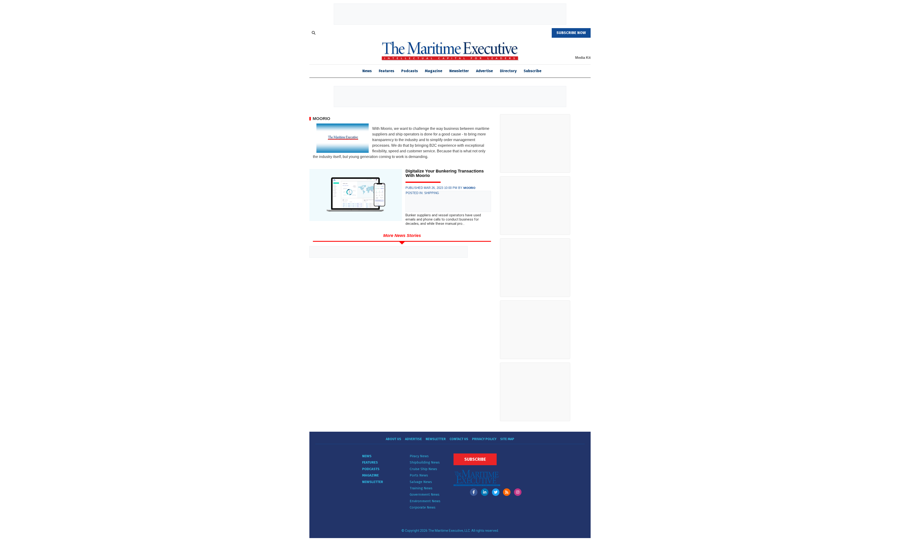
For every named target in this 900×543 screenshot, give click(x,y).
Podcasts (409, 71)
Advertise (484, 71)
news (367, 71)
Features (386, 71)
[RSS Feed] (506, 492)
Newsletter (459, 71)
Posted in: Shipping (422, 193)
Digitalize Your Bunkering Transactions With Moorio (444, 173)
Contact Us (459, 439)
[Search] (313, 33)
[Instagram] (517, 492)
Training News (421, 488)
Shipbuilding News (425, 462)
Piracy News (419, 456)
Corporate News (422, 507)
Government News (424, 494)
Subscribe (532, 71)
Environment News (425, 501)
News (366, 456)
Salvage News (421, 482)
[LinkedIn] (484, 492)
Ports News (419, 475)
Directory (508, 71)
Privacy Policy (484, 439)
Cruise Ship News (423, 469)
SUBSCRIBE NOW (571, 32)
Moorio (469, 188)
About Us (393, 439)
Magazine (433, 71)
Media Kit (583, 58)
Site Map (507, 439)
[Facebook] (473, 492)
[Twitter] (495, 492)
